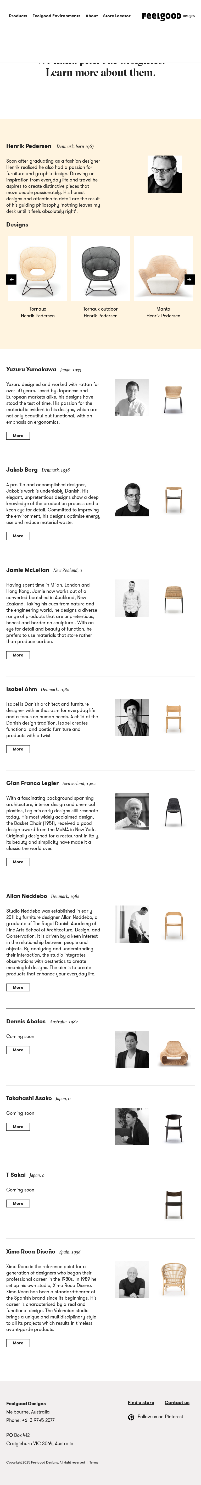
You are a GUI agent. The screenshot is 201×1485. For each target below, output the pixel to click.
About (92, 16)
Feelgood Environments (56, 16)
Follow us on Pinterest (160, 1416)
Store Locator (117, 16)
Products (18, 16)
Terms (94, 1462)
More (18, 436)
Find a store (141, 1402)
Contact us (177, 1402)
